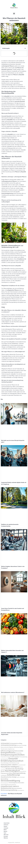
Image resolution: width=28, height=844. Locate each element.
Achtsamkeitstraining (8, 745)
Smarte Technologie (21, 777)
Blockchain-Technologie (21, 745)
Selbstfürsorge (13, 775)
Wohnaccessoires (17, 788)
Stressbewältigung (10, 780)
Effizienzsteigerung (7, 751)
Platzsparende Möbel (7, 773)
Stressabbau (4, 779)
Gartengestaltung (4, 759)
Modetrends (10, 769)
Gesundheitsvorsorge (14, 762)
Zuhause (6, 824)
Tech (5, 833)
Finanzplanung (23, 756)
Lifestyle (6, 828)
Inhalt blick (6, 823)
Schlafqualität (4, 775)
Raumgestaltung (19, 773)
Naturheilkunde (23, 771)
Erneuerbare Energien (5, 756)
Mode (5, 829)
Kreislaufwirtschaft (21, 764)
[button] (14, 13)
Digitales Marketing (14, 747)
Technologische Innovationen (8, 784)
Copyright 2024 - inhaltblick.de (14, 842)
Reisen (5, 831)
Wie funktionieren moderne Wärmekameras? (12, 692)
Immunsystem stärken (9, 765)
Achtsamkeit (5, 743)
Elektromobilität (18, 751)
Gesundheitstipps (5, 762)
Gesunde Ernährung (9, 759)
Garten (5, 826)
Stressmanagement (4, 782)
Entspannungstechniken (13, 755)
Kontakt (6, 836)
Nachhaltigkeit (12, 771)
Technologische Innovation (16, 782)
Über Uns (6, 834)
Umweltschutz (6, 786)
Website (6, 838)
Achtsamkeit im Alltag (16, 743)
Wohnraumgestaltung (9, 790)
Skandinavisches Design (9, 777)
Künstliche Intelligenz (10, 767)
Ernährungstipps (14, 756)
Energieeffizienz (8, 753)
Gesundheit (17, 761)
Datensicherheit (5, 747)
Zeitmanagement (20, 790)
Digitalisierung (11, 749)
